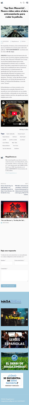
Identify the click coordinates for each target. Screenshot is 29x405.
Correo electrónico (19, 260)
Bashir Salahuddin (10, 133)
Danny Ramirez (6, 136)
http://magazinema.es (11, 173)
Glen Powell (22, 136)
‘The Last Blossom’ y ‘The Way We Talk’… (13, 220)
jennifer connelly (13, 139)
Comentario (4, 268)
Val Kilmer (16, 148)
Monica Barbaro (6, 145)
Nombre (3, 260)
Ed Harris (15, 136)
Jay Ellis (4, 139)
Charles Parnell (21, 133)
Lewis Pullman (6, 142)
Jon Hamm (22, 139)
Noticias (23, 41)
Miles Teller (14, 142)
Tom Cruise (15, 145)
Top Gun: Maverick (7, 148)
